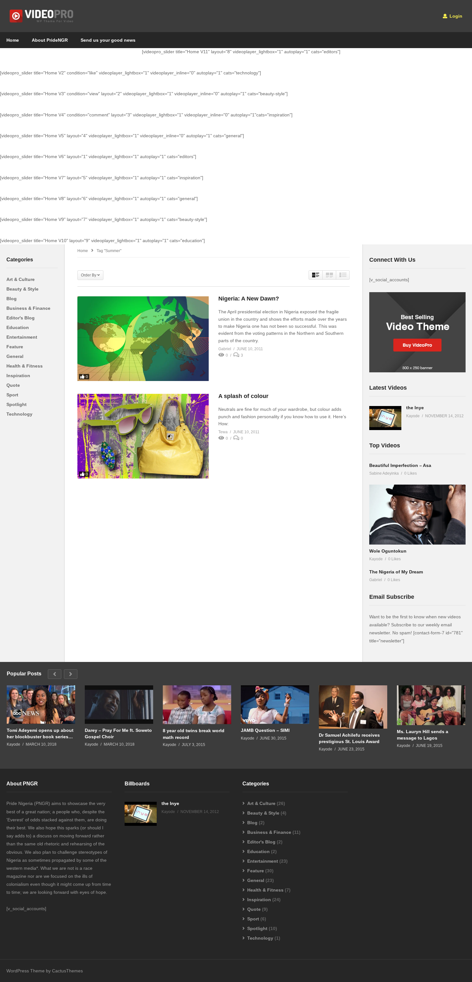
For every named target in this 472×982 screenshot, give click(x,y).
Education (17, 327)
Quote (13, 385)
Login (455, 16)
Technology (19, 414)
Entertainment (21, 337)
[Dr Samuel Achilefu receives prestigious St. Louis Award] (353, 707)
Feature (14, 346)
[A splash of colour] (143, 436)
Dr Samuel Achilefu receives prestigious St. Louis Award (349, 738)
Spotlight (16, 404)
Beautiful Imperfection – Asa (400, 465)
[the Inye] (385, 418)
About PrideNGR (50, 40)
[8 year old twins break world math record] (197, 704)
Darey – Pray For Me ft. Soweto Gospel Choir (118, 733)
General (14, 356)
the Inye (415, 407)
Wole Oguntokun (387, 551)
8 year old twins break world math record (193, 734)
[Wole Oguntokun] (417, 515)
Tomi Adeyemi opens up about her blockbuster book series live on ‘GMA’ (40, 734)
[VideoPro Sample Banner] (417, 370)
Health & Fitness (24, 365)
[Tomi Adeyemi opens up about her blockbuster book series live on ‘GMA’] (41, 704)
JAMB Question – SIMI (265, 730)
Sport (12, 394)
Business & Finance (28, 308)
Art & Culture (20, 279)
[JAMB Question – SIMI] (275, 704)
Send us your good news (108, 40)
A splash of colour (243, 396)
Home (12, 40)
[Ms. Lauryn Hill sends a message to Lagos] (431, 705)
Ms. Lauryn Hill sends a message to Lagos (422, 735)
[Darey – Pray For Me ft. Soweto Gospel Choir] (119, 704)
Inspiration (18, 375)
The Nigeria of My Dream (396, 571)
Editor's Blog (20, 317)
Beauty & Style (22, 289)
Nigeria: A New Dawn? (248, 298)
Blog (11, 298)
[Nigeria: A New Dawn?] (143, 338)
